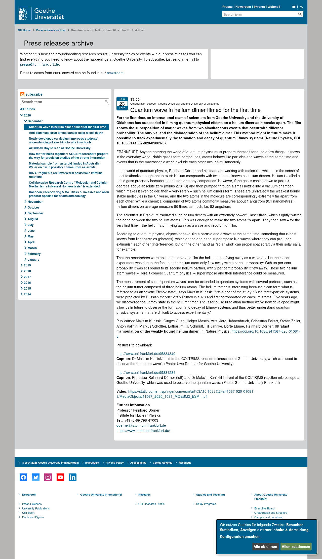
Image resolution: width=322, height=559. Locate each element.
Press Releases (32, 504)
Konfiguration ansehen (240, 536)
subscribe (33, 94)
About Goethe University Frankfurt (270, 497)
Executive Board (264, 508)
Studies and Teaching (210, 494)
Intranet (259, 6)
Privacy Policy (115, 462)
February (34, 253)
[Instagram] (48, 477)
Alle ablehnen (265, 546)
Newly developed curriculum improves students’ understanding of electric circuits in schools (63, 140)
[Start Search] (299, 14)
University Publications (36, 508)
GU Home (24, 30)
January (33, 259)
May (31, 236)
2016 (27, 282)
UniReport (28, 512)
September (36, 213)
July (31, 224)
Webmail (274, 6)
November (35, 201)
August (33, 219)
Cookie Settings (162, 462)
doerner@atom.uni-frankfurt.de (141, 425)
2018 (27, 271)
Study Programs (206, 504)
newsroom (115, 72)
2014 (27, 294)
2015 (27, 288)
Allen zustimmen (296, 546)
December (35, 121)
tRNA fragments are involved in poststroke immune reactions (66, 175)
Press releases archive (50, 30)
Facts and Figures (33, 517)
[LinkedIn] (72, 477)
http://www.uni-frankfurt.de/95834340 (145, 353)
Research (144, 494)
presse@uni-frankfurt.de (39, 64)
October (33, 207)
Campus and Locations (268, 517)
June (31, 230)
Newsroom (243, 6)
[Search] (106, 102)
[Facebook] (23, 477)
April (31, 242)
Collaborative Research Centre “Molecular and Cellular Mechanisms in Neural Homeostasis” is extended (68, 184)
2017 (27, 276)
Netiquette (185, 462)
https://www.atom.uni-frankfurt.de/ (143, 430)
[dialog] (266, 537)
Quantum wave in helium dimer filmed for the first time (67, 127)
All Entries (27, 109)
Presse (227, 6)
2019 (27, 265)
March (32, 248)
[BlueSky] (35, 477)
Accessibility (138, 462)
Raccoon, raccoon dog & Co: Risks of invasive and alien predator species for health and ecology (69, 194)
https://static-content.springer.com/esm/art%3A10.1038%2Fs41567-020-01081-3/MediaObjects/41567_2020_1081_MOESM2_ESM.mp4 (185, 394)
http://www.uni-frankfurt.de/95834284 (145, 372)
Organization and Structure (270, 512)
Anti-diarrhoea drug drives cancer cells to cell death (66, 132)
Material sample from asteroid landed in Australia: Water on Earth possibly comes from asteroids (64, 165)
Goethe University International (101, 494)
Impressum (92, 462)
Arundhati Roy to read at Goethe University (60, 148)
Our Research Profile (151, 504)
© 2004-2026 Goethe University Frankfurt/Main (50, 462)
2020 (27, 115)
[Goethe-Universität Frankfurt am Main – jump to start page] (47, 13)
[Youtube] (60, 477)
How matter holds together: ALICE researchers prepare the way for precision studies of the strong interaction (68, 155)
